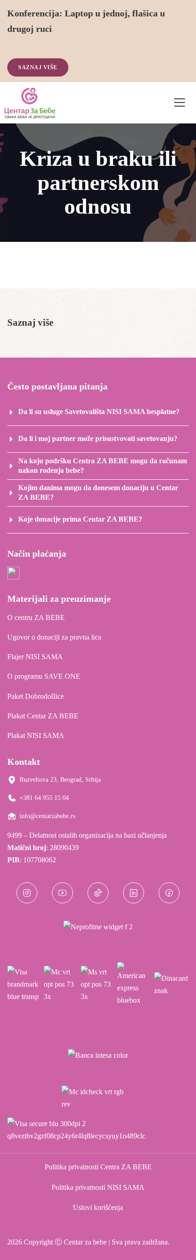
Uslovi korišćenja (98, 1207)
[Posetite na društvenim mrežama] (26, 892)
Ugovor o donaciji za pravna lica (54, 637)
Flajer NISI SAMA (35, 657)
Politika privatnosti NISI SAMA (98, 1187)
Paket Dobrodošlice (35, 696)
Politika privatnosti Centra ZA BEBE (98, 1167)
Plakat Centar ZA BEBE (42, 716)
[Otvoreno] (179, 102)
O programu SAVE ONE (43, 676)
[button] (98, 323)
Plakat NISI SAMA (35, 735)
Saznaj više (37, 67)
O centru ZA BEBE (36, 617)
